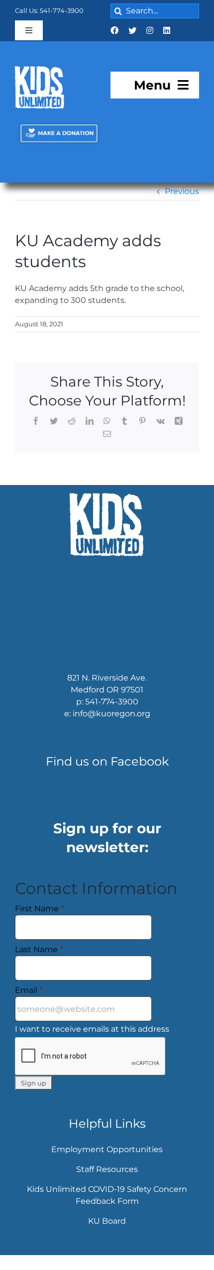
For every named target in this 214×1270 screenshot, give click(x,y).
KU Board (107, 1231)
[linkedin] (166, 30)
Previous (182, 202)
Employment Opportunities (107, 1160)
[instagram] (149, 30)
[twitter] (132, 30)
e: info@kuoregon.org (107, 724)
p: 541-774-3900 (107, 712)
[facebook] (114, 30)
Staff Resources (107, 1179)
